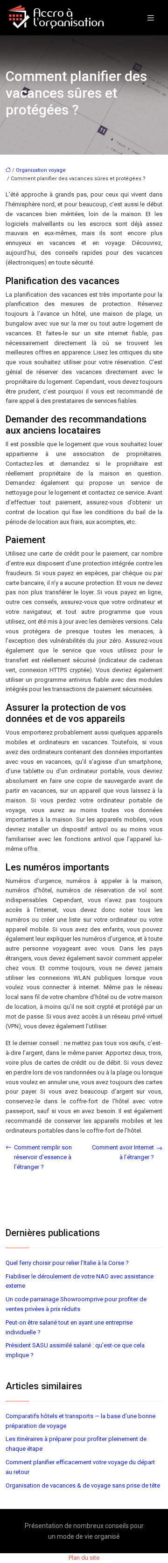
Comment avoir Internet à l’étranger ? (123, 1152)
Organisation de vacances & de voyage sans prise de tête (83, 1485)
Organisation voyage (41, 170)
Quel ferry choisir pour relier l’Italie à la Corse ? (67, 1262)
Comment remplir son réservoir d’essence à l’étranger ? (43, 1157)
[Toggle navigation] (150, 18)
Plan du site (84, 1557)
